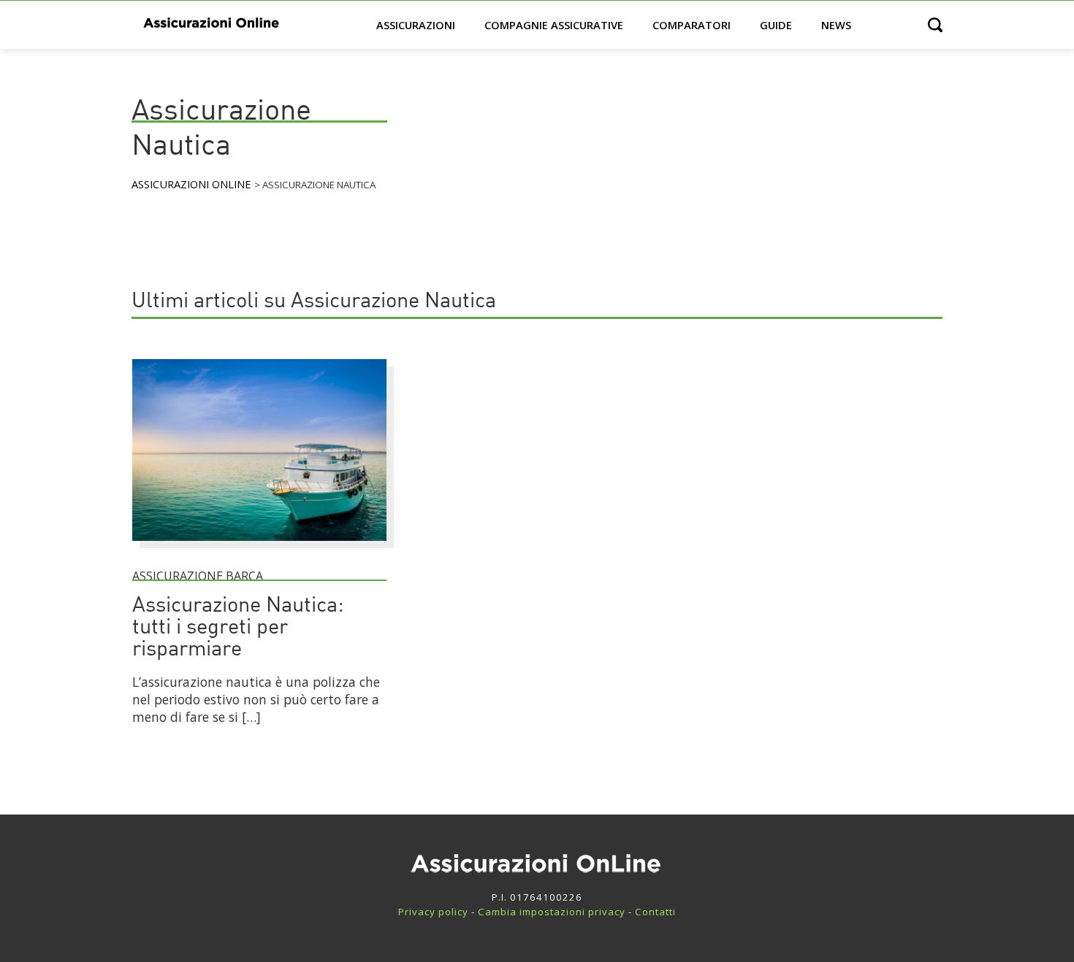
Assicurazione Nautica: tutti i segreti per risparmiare (238, 628)
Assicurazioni (415, 25)
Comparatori (691, 25)
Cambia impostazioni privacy (551, 911)
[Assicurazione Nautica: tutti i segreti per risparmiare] (259, 547)
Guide (776, 25)
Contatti (655, 911)
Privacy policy (433, 911)
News (836, 25)
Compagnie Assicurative (553, 25)
